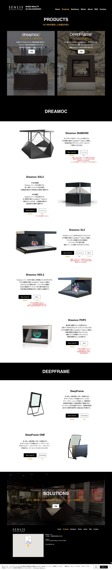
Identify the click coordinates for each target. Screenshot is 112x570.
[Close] (110, 567)
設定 (96, 567)
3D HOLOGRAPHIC (33, 9)
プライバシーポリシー (39, 568)
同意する (103, 567)
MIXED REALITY (34, 7)
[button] (89, 253)
